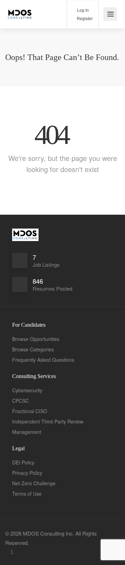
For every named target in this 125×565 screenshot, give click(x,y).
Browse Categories (33, 349)
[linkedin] (12, 552)
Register (84, 18)
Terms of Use (27, 493)
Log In (82, 10)
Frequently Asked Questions (43, 359)
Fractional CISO (29, 411)
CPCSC (20, 400)
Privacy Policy (27, 472)
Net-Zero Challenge (34, 483)
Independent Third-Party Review (47, 421)
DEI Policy (23, 462)
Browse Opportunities (35, 338)
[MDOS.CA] (20, 10)
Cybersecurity (27, 390)
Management (26, 431)
